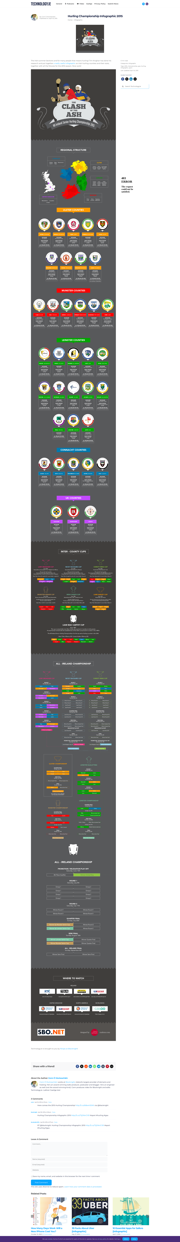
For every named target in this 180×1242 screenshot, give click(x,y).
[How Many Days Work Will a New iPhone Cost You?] (49, 1211)
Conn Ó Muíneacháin (48, 17)
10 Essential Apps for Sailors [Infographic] (128, 1211)
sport (130, 68)
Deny (134, 1239)
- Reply (49, 1102)
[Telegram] (99, 1066)
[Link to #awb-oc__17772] (143, 4)
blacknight (34, 1112)
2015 (125, 66)
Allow (126, 1239)
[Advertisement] (135, 119)
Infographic (132, 63)
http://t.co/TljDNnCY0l (80, 1115)
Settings (117, 1239)
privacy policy (102, 1239)
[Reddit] (86, 1066)
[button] (32, 1216)
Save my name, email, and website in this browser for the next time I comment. (66, 1176)
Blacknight (70, 1082)
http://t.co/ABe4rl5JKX (85, 1105)
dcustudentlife (35, 1122)
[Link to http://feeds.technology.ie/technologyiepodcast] (147, 4)
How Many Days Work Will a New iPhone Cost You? (46, 1211)
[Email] (112, 1066)
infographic (124, 68)
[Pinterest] (107, 1066)
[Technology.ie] (41, 3)
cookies (50, 1239)
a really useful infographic (64, 63)
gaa (139, 66)
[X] (82, 1066)
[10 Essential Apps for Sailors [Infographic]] (131, 1211)
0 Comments (47, 1234)
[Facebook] (77, 1066)
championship (132, 66)
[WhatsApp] (95, 1066)
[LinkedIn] (90, 1066)
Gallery (52, 1211)
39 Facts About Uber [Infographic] (87, 1211)
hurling (143, 66)
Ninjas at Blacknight (68, 1049)
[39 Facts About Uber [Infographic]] (90, 1211)
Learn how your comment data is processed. (83, 1187)
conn (32, 1102)
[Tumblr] (103, 1066)
